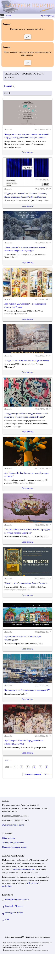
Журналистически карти (13, 825)
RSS (7, 919)
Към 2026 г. (9, 86)
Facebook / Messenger (14, 906)
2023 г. (8, 760)
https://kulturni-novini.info (24, 869)
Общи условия (8, 838)
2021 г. (47, 774)
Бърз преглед (27, 152)
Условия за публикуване (13, 843)
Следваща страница (32, 774)
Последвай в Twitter (14, 913)
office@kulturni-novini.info (17, 899)
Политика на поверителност (14, 847)
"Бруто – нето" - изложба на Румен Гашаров (25, 583)
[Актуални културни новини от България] (28, 7)
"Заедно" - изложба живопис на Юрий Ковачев (26, 360)
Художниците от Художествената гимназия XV (27, 690)
